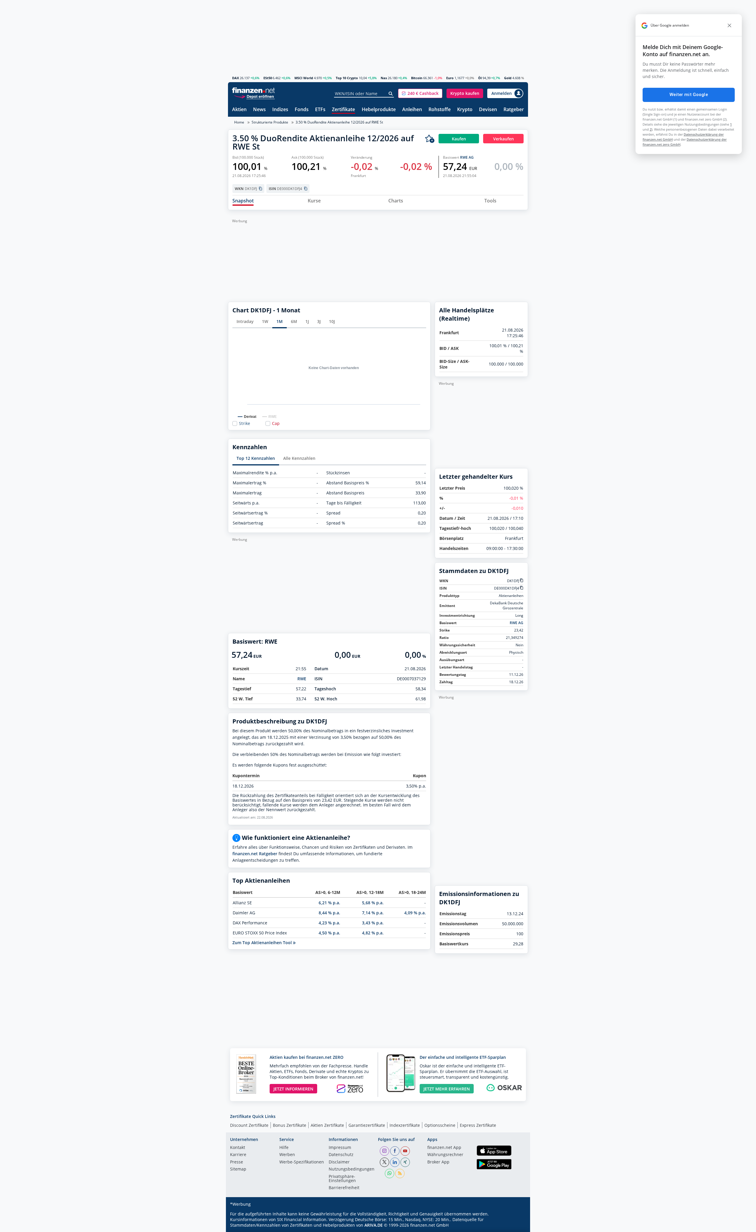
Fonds (302, 110)
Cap (276, 423)
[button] (420, 93)
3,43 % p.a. (373, 923)
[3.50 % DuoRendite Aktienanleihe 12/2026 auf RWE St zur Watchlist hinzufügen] (429, 138)
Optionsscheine (439, 1125)
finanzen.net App (444, 1147)
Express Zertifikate (478, 1125)
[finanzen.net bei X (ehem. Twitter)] (384, 1162)
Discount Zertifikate (249, 1125)
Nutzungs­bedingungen (351, 1169)
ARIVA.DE (373, 1225)
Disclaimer (339, 1162)
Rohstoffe (439, 110)
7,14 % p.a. (373, 913)
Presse (236, 1162)
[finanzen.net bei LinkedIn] (395, 1162)
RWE (301, 678)
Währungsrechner (445, 1155)
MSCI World (303, 77)
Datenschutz (341, 1155)
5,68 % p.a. (373, 902)
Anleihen (412, 110)
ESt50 (267, 77)
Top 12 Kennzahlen (256, 458)
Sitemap (238, 1169)
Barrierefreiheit (344, 1188)
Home (239, 122)
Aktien (239, 110)
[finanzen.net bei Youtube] (405, 1151)
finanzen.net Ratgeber (254, 853)
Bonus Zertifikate (289, 1125)
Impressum (340, 1147)
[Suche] (391, 93)
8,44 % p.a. (329, 913)
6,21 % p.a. (329, 902)
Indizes (280, 110)
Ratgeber (514, 110)
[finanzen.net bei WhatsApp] (389, 1173)
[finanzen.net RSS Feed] (400, 1173)
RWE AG (467, 157)
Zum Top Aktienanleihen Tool (262, 942)
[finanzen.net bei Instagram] (384, 1151)
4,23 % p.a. (329, 923)
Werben (287, 1155)
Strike (244, 423)
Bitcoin (416, 77)
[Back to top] (516, 1225)
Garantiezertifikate (366, 1125)
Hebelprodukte (379, 110)
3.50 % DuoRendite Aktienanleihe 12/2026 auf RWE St (339, 122)
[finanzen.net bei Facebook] (395, 1151)
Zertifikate (343, 110)
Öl (480, 77)
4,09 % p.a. (415, 913)
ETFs (320, 110)
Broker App (438, 1162)
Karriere (238, 1155)
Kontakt (237, 1147)
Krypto (464, 110)
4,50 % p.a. (329, 933)
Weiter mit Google (688, 94)
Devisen (488, 110)
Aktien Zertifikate (327, 1125)
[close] (729, 25)
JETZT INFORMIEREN (293, 1089)
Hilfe (284, 1147)
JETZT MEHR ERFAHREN (446, 1089)
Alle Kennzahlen (299, 458)
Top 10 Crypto (347, 77)
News (259, 110)
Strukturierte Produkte (270, 122)
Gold (507, 77)
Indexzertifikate (405, 1125)
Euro (450, 77)
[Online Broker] (254, 96)
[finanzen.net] (253, 90)
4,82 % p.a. (373, 933)
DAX (235, 77)
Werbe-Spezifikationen (301, 1162)
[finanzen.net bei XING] (405, 1162)
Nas (384, 77)
